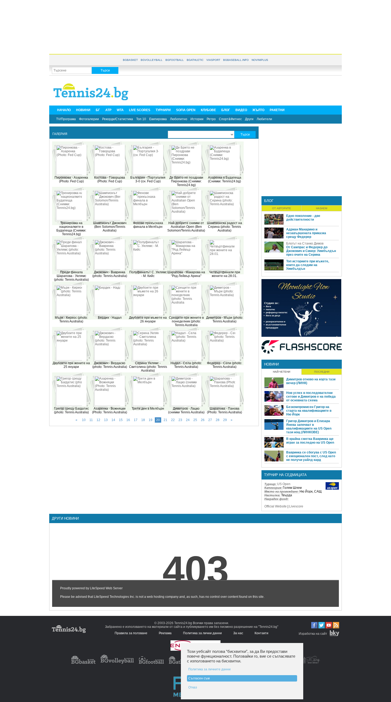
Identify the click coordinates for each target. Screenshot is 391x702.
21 (165, 420)
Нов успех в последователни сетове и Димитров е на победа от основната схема (311, 396)
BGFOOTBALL (174, 59)
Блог (268, 201)
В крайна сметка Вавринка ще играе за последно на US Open (310, 440)
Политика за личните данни (209, 669)
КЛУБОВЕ (208, 110)
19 (150, 420)
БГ (98, 110)
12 (98, 420)
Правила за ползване (131, 633)
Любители (264, 119)
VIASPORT (213, 59)
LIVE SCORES (139, 110)
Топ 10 (141, 119)
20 (158, 420)
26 (203, 420)
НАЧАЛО (64, 110)
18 (143, 420)
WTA (120, 110)
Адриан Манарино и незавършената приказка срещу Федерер (306, 233)
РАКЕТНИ (277, 110)
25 (195, 420)
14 (113, 420)
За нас (238, 633)
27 (210, 420)
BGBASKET (130, 59)
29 (225, 420)
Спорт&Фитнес (230, 119)
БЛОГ (225, 110)
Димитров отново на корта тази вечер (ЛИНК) (310, 381)
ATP (108, 110)
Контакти (261, 633)
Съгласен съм (199, 678)
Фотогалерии (89, 119)
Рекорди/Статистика (117, 119)
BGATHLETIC (195, 59)
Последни (321, 371)
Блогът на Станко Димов (304, 243)
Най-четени (281, 371)
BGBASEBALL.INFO (236, 59)
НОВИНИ (83, 110)
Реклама (165, 633)
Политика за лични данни (202, 633)
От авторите (281, 208)
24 (188, 420)
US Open (283, 484)
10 (84, 420)
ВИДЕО (241, 110)
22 (173, 420)
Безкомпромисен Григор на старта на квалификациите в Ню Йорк (308, 410)
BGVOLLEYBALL (152, 59)
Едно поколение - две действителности (303, 217)
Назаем (321, 208)
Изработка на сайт (313, 634)
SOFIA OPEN (186, 110)
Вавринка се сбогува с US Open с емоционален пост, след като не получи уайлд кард (311, 456)
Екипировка (158, 119)
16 (128, 420)
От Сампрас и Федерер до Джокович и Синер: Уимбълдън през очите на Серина (311, 251)
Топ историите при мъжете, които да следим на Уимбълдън (307, 265)
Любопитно (178, 119)
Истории (196, 119)
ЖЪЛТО (258, 110)
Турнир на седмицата (285, 475)
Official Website (275, 506)
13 (106, 420)
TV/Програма (66, 119)
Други (249, 119)
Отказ (192, 687)
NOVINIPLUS (260, 59)
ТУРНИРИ (163, 110)
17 (136, 420)
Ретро (211, 119)
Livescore (296, 506)
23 (180, 420)
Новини (271, 364)
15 (121, 420)
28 (217, 420)
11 (91, 420)
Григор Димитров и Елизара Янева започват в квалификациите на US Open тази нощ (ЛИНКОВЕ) (308, 426)
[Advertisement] (195, 26)
